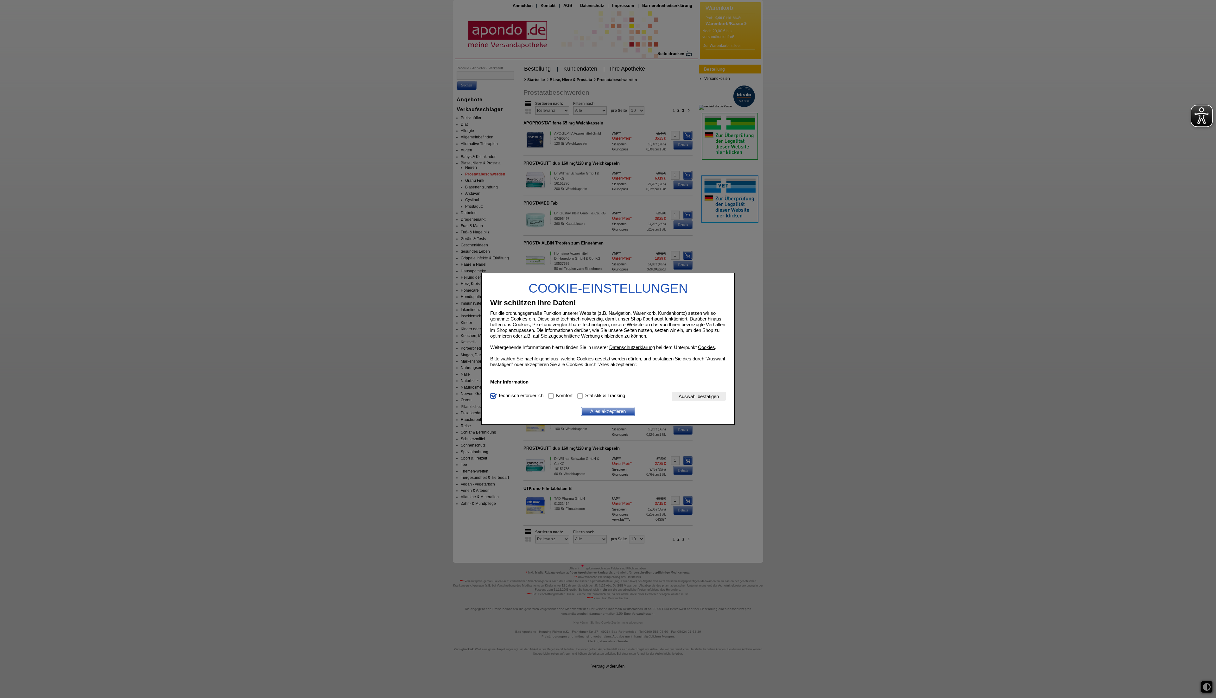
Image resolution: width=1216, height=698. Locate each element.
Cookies (706, 347)
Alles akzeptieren (608, 411)
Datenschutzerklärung (632, 347)
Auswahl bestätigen (699, 396)
